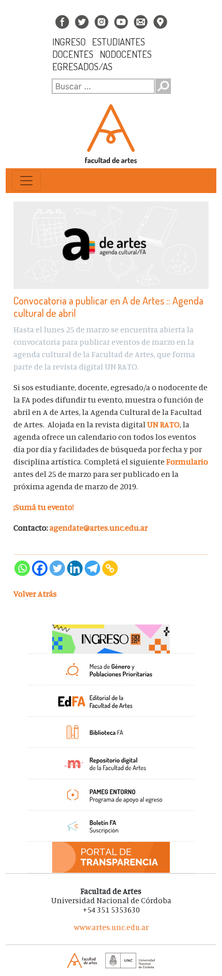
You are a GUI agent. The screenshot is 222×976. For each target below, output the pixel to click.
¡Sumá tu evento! (43, 507)
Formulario (187, 461)
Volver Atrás (35, 593)
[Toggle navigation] (26, 180)
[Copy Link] (110, 568)
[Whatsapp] (22, 568)
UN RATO (163, 424)
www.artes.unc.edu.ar (111, 927)
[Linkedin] (75, 568)
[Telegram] (92, 568)
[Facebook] (39, 568)
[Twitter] (57, 568)
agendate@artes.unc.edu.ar (99, 527)
